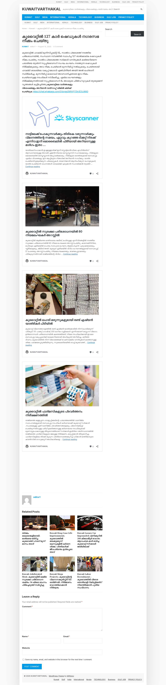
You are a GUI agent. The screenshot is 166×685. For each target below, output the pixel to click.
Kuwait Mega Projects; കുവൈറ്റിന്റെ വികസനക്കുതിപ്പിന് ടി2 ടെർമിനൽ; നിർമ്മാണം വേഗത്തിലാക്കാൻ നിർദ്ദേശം (61, 581)
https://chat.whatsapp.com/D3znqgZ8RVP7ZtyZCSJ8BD (60, 91)
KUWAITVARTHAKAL (41, 9)
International (83, 2)
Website (26, 648)
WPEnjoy (70, 676)
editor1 (32, 46)
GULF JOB (126, 2)
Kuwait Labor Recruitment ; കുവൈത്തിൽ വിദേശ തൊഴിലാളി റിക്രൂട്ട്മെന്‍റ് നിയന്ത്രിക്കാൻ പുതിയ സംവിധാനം (89, 581)
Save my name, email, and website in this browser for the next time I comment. (58, 659)
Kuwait (59, 2)
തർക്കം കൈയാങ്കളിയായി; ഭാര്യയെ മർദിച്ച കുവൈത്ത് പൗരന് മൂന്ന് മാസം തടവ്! (33, 538)
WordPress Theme (56, 676)
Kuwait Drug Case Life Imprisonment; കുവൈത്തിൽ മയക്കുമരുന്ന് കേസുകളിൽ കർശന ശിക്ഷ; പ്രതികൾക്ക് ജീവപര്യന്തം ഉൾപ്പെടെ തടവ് (61, 542)
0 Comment (58, 46)
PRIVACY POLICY (138, 2)
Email (66, 636)
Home (24, 28)
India (73, 2)
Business (116, 2)
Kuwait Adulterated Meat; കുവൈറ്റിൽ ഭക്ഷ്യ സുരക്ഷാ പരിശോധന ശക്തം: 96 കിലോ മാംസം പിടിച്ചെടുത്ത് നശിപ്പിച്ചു (34, 579)
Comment (27, 606)
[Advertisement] (62, 472)
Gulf (66, 2)
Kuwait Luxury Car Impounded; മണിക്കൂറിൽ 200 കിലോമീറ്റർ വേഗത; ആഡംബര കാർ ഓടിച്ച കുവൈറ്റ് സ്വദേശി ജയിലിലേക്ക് (89, 540)
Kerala (94, 2)
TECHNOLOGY (104, 2)
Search (108, 29)
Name (25, 636)
